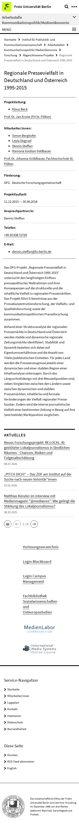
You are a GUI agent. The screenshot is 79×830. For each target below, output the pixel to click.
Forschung (10, 55)
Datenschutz (15, 722)
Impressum (14, 716)
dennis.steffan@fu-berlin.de (31, 251)
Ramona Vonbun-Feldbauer (31, 151)
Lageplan (13, 702)
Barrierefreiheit (16, 729)
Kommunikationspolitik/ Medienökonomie (30, 50)
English (12, 768)
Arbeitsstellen (56, 45)
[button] (7, 524)
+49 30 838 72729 (15, 235)
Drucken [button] (12, 755)
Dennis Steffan (22, 146)
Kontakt (12, 709)
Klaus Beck (20, 109)
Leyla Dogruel (21, 140)
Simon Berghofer (24, 135)
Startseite (10, 39)
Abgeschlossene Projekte (38, 55)
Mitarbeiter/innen (18, 696)
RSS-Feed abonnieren (20, 761)
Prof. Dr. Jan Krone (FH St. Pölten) (27, 116)
